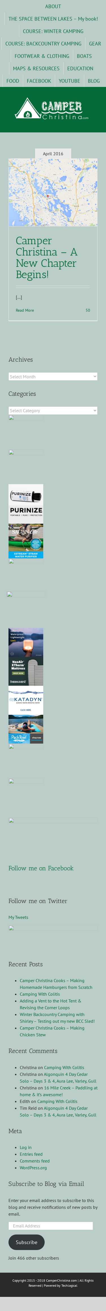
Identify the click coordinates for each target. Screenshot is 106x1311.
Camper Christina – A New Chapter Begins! (47, 257)
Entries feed (31, 1154)
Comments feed (35, 1161)
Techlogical (69, 1285)
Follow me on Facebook (41, 868)
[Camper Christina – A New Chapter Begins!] (53, 192)
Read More (25, 310)
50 (87, 310)
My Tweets (18, 917)
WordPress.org (33, 1167)
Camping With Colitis (40, 994)
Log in (26, 1147)
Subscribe (26, 1242)
